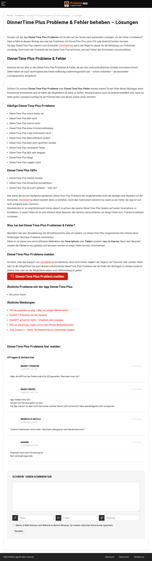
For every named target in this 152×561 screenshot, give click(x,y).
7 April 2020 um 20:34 (29, 445)
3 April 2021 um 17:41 (29, 392)
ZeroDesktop (66, 45)
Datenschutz (124, 557)
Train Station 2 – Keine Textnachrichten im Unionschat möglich (42, 329)
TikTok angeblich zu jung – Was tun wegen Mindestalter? (39, 310)
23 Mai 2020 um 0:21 (29, 422)
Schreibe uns (139, 557)
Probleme (20, 15)
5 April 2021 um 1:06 (29, 369)
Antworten (137, 366)
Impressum (109, 557)
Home (10, 15)
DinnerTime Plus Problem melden (40, 276)
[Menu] (3, 4)
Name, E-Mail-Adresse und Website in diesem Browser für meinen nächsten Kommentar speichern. (64, 525)
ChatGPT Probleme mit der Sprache (28, 315)
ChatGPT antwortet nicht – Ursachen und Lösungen (36, 320)
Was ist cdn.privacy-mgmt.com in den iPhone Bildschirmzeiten (41, 325)
